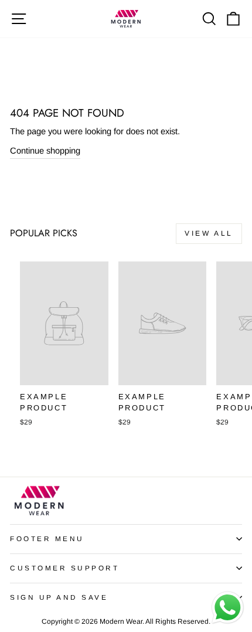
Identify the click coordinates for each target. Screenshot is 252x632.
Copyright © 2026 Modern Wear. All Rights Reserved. (126, 621)
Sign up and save (59, 597)
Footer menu (47, 538)
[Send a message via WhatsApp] (227, 607)
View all (209, 233)
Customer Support (65, 568)
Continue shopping (45, 150)
